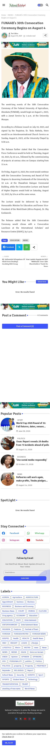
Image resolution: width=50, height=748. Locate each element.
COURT (21, 611)
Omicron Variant (36, 652)
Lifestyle (34, 643)
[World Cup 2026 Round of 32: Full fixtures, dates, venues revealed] (8, 425)
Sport (40, 675)
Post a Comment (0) (25, 326)
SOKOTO (31, 675)
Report (30, 670)
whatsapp (39, 533)
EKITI (18, 620)
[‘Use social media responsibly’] (8, 461)
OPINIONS (37, 657)
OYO (4, 661)
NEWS (10, 15)
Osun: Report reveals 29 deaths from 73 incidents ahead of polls (32, 443)
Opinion (14, 657)
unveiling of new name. (11, 688)
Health (15, 638)
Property (29, 666)
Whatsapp (26, 247)
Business (31, 602)
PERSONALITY (15, 661)
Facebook (10, 247)
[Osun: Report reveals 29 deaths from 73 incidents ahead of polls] (8, 443)
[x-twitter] (20, 719)
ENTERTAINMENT (9, 625)
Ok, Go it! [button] (9, 743)
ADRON (5, 597)
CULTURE (43, 611)
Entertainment (30, 620)
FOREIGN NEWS (39, 634)
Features (17, 629)
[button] (40, 5)
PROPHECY (41, 666)
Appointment (7, 602)
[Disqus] (25, 366)
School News (7, 675)
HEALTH (25, 638)
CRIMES (31, 611)
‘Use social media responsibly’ (31, 459)
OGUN (23, 652)
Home (3, 15)
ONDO (5, 657)
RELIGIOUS (19, 670)
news (36, 647)
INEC (4, 643)
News (44, 647)
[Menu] (4, 5)
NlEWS (14, 652)
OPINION (25, 657)
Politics (38, 661)
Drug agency (7, 615)
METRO (27, 647)
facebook (14, 533)
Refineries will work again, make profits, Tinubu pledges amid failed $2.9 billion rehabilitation (31, 479)
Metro (17, 647)
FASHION (6, 629)
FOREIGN (6, 634)
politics (28, 661)
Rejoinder (6, 670)
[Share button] (34, 247)
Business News (8, 611)
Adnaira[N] (42, 44)
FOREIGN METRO (21, 634)
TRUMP (25, 684)
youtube (39, 540)
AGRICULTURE (32, 597)
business (20, 602)
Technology (33, 679)
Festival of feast (31, 629)
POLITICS (6, 666)
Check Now (7, 737)
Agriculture (17, 597)
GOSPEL (5, 638)
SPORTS (5, 679)
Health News (38, 638)
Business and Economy (24, 606)
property (17, 666)
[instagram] (29, 719)
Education (33, 615)
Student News (18, 679)
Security (20, 675)
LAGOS (24, 643)
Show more (42, 282)
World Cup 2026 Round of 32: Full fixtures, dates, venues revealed (31, 425)
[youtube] (25, 719)
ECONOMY (20, 615)
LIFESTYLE (6, 647)
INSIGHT (13, 643)
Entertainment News (29, 625)
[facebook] (16, 719)
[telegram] (34, 719)
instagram (14, 540)
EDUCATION (14, 240)
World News (30, 688)
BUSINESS (6, 606)
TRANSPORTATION (10, 684)
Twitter (19, 247)
